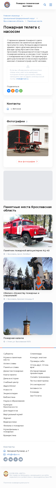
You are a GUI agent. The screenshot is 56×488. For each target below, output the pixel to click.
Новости (7, 389)
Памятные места (34, 21)
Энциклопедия (10, 393)
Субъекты (8, 354)
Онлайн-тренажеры (40, 377)
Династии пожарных (13, 371)
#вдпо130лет (9, 386)
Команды (34, 392)
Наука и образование (14, 401)
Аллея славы (9, 363)
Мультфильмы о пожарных (11, 430)
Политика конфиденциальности (16, 483)
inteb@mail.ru (22, 79)
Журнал (7, 418)
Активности (36, 388)
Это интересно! (37, 384)
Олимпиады (36, 354)
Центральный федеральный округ (19, 18)
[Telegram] (17, 90)
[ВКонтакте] (8, 90)
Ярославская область (13, 21)
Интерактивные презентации (38, 372)
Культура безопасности (10, 405)
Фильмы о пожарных (13, 425)
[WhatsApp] (21, 90)
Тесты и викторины (39, 381)
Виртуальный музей (13, 414)
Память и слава (11, 367)
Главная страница (11, 16)
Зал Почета (35, 396)
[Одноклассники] (13, 90)
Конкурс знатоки (38, 357)
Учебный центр (11, 382)
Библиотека (9, 397)
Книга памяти (10, 375)
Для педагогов (10, 410)
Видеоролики (10, 422)
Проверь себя (37, 361)
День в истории (11, 378)
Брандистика (9, 435)
